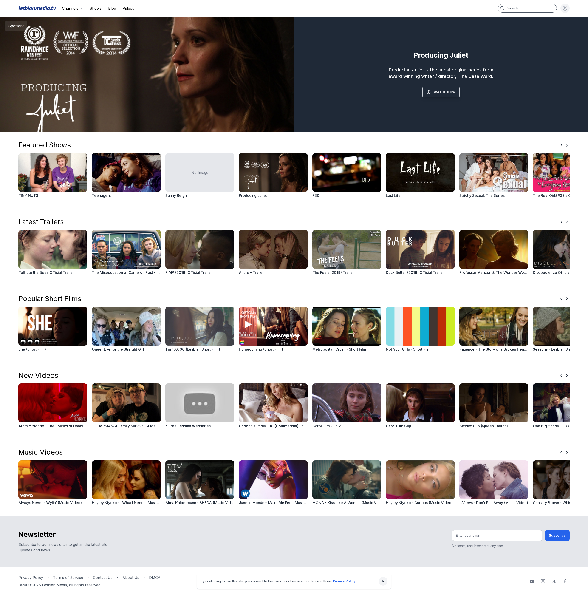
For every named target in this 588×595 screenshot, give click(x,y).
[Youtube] (532, 581)
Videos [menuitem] (128, 8)
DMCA (155, 577)
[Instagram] (543, 581)
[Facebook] (565, 581)
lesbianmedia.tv (37, 8)
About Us (130, 577)
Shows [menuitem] (96, 8)
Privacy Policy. (344, 581)
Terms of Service (68, 577)
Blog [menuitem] (112, 8)
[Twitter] (554, 581)
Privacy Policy (30, 577)
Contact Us (103, 577)
